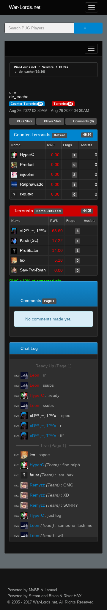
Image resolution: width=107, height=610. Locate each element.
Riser (68, 596)
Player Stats (52, 121)
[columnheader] (53, 145)
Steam (34, 596)
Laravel (51, 590)
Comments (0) (83, 121)
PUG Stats (24, 121)
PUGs (63, 67)
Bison (54, 596)
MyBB (34, 590)
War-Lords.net (24, 7)
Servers (48, 67)
